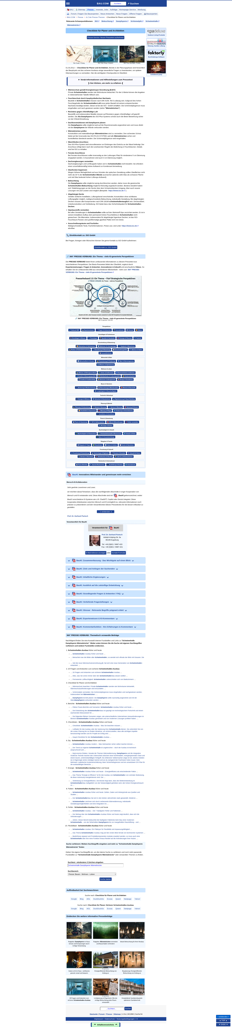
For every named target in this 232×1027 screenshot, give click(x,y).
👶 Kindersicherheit (129, 376)
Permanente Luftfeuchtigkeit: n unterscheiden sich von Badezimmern (103, 679)
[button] (105, 511)
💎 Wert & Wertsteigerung (126, 361)
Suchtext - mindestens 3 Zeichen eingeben (85, 862)
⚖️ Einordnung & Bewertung (101, 349)
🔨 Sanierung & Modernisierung (86, 387)
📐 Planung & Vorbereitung (81, 407)
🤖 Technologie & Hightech (100, 453)
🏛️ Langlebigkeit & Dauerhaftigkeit (105, 391)
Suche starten (105, 879)
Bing (81, 899)
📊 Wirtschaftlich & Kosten (86, 361)
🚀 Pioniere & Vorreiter (118, 453)
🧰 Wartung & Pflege (104, 410)
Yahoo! (137, 899)
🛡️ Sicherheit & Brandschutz (101, 399)
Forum (85, 14)
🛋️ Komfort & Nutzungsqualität (86, 376)
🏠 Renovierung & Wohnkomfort (108, 387)
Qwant (118, 899)
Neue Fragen (121, 14)
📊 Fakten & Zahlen (111, 445)
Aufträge (113, 10)
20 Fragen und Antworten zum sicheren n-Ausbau (96, 672)
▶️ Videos (139, 330)
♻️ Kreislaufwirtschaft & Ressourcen (110, 433)
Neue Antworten (107, 14)
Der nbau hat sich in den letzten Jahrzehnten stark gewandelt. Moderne (104, 798)
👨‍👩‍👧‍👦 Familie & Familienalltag (87, 379)
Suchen (128, 1008)
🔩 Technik (137, 338)
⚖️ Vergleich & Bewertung (127, 346)
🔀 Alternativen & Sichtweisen (86, 346)
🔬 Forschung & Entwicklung (80, 453)
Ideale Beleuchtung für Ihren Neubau (132, 941)
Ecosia (109, 899)
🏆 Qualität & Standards (107, 338)
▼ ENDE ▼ (223, 1024)
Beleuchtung (107, 21)
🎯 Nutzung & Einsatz (131, 407)
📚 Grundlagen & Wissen (78, 338)
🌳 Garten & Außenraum (106, 372)
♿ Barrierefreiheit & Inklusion (125, 372)
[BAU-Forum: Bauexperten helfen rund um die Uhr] (68, 13)
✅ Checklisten (97, 445)
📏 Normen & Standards (85, 456)
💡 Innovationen (119, 330)
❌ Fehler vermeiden (132, 422)
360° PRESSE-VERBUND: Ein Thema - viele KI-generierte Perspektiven (103, 271)
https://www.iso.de (116, 191)
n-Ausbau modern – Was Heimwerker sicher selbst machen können (103, 744)
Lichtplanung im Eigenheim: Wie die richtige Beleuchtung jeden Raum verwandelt (105, 1000)
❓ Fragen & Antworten (104, 330)
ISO (96, 21)
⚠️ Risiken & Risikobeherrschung (79, 349)
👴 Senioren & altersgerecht (106, 379)
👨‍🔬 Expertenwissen (88, 330)
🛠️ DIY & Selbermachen (97, 422)
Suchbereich (73, 871)
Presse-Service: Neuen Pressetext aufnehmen (105, 37)
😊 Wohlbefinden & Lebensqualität (109, 376)
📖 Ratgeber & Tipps (83, 445)
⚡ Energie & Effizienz (83, 399)
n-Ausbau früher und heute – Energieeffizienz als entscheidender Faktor (104, 771)
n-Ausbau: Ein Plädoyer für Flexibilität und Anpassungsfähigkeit (101, 829)
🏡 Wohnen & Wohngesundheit (86, 372)
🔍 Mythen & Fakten (136, 349)
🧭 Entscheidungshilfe (120, 349)
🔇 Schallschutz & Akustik (104, 456)
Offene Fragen (135, 14)
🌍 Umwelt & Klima (129, 433)
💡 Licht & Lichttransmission (124, 456)
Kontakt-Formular (118, 553)
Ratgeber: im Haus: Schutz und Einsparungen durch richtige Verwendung (79, 944)
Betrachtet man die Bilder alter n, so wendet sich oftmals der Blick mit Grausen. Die (108, 657)
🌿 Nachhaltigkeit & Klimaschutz (86, 433)
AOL (88, 899)
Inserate (102, 10)
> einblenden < (223, 1017)
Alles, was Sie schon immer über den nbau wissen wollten (99, 676)
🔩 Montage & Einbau (105, 425)
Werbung (142, 10)
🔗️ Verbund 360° (74, 330)
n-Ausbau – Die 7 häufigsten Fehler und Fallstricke (97, 811)
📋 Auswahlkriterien (106, 353)
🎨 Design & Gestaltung (125, 379)
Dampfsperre (121, 21)
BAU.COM (103, 3)
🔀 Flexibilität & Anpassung (87, 410)
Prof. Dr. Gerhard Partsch (77, 516)
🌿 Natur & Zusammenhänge (105, 437)
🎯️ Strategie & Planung (124, 338)
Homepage (127, 10)
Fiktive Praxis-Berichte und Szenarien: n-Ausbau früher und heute (102, 707)
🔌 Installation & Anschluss (105, 414)
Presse (90, 10)
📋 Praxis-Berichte (81, 464)
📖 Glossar (129, 330)
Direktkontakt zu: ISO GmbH (106, 247)
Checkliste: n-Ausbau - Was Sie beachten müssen (96, 726)
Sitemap (117, 1014)
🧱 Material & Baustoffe (128, 387)
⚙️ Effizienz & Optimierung (105, 364)
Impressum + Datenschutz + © (116, 1019)
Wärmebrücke (73, 25)
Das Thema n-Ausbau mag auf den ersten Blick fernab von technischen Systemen (108, 833)
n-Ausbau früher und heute (88, 654)
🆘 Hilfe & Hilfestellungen (115, 422)
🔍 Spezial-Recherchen (97, 464)
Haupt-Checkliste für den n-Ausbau (91, 737)
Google (74, 899)
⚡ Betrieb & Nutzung (99, 407)
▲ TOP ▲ (223, 1020)
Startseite (94, 1014)
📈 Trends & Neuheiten (127, 445)
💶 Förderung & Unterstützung (123, 410)
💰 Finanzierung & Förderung (106, 361)
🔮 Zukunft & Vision (134, 453)
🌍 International (130, 464)
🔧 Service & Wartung (115, 407)
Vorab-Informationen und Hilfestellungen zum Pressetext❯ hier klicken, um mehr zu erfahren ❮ (107, 81)
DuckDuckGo (98, 899)
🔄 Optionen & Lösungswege (107, 346)
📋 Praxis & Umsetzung (80, 422)
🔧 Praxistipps (92, 338)
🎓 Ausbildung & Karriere (115, 464)
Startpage (127, 899)
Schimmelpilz (136, 21)
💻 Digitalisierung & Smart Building (124, 399)
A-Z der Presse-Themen (95, 17)
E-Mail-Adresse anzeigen (96, 553)
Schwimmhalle (152, 21)
